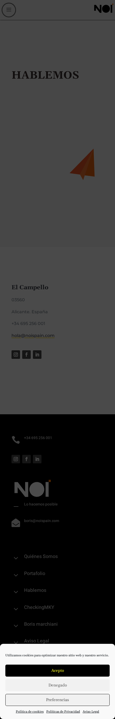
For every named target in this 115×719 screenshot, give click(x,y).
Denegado (57, 685)
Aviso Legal (91, 712)
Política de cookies (30, 712)
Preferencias (57, 699)
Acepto (57, 670)
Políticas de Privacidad (63, 712)
